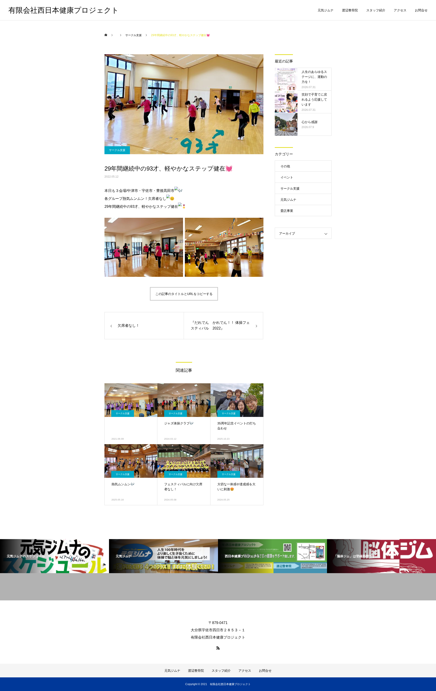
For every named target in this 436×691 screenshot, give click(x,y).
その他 (285, 166)
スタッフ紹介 (375, 10)
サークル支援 (117, 150)
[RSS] (218, 648)
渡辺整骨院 (350, 10)
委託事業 (286, 211)
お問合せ (421, 10)
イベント (286, 177)
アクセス (400, 10)
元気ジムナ (326, 10)
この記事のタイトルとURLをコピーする (184, 294)
